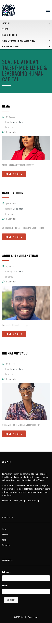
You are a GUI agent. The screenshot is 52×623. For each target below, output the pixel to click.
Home (4, 529)
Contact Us (6, 545)
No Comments (10, 131)
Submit (11, 600)
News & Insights (9, 34)
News (4, 539)
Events (4, 29)
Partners (5, 534)
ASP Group (35, 500)
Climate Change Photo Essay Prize (18, 40)
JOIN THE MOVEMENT (10, 46)
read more (12, 174)
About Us (5, 23)
